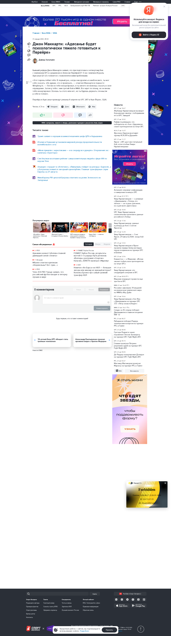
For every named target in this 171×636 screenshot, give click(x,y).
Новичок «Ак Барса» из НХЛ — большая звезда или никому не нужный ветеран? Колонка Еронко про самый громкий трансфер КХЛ (92, 271)
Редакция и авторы (32, 603)
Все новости (134, 371)
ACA (66, 6)
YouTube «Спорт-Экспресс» (132, 594)
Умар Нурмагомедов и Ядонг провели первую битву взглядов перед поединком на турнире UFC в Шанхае (128, 249)
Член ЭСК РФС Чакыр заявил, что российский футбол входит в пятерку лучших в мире (50, 274)
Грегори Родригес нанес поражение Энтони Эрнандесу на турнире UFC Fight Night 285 (127, 334)
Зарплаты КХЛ (67, 606)
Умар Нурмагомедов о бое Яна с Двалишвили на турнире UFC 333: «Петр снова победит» (127, 301)
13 (76, 250)
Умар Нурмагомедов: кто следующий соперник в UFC (126, 271)
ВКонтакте (80, 107)
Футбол (35, 2)
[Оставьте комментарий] (76, 298)
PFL (60, 6)
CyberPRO (117, 2)
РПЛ (38, 250)
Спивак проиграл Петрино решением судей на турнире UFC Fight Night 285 (128, 345)
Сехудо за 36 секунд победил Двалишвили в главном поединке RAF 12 (128, 312)
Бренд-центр (30, 614)
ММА (55, 33)
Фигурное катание (81, 2)
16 (35, 269)
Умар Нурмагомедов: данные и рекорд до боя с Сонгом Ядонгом (126, 225)
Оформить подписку (50, 610)
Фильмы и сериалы (101, 2)
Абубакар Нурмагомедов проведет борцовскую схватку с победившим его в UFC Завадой (129, 113)
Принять (109, 630)
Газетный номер (48, 603)
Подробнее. (119, 631)
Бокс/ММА (56, 2)
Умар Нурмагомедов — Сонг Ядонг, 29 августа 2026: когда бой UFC (128, 236)
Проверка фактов (32, 606)
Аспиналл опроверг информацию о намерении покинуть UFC (128, 191)
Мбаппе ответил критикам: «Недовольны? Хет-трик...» (45, 263)
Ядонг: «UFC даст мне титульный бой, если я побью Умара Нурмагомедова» (128, 144)
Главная (36, 33)
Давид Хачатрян (47, 60)
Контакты (29, 617)
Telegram (53, 107)
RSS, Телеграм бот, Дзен (91, 603)
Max (93, 107)
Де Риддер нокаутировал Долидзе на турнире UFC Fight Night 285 (129, 355)
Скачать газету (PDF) (50, 606)
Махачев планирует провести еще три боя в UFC (128, 280)
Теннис (67, 2)
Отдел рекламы (31, 610)
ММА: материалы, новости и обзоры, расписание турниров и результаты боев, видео (72, 123)
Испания (40, 260)
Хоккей (45, 2)
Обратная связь (88, 610)
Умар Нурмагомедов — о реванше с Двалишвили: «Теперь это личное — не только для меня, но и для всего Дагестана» (128, 202)
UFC (53, 6)
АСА (115, 130)
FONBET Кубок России (86, 250)
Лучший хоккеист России (70, 610)
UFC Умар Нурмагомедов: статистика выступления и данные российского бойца (128, 214)
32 (35, 250)
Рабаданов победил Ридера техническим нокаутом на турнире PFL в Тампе (128, 323)
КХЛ (79, 265)
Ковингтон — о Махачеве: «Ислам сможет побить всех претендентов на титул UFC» (128, 261)
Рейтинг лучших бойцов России (105, 6)
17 (35, 260)
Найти (95, 594)
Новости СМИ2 (37, 350)
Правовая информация (90, 606)
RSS (120, 371)
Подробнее (84, 631)
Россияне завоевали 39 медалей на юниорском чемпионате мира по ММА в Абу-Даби (128, 290)
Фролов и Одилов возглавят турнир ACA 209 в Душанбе (126, 134)
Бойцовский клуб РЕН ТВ (80, 6)
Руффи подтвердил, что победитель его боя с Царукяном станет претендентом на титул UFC (129, 124)
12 (76, 265)
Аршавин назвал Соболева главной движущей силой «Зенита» (49, 254)
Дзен (67, 107)
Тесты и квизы (67, 603)
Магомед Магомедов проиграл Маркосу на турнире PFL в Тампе (128, 364)
